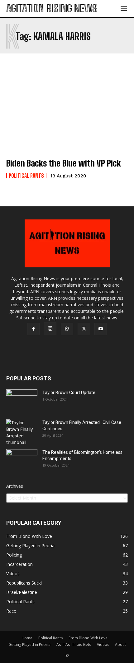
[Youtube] (100, 329)
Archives (14, 486)
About (120, 644)
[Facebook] (33, 329)
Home (27, 638)
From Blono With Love (88, 638)
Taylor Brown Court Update (68, 392)
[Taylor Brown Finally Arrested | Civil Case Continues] (21, 432)
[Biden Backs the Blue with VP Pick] (67, 115)
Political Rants (26, 175)
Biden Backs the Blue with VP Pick (63, 163)
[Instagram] (50, 328)
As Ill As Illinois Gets (73, 644)
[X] (84, 329)
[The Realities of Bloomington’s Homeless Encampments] (21, 460)
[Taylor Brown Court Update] (21, 400)
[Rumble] (67, 329)
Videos (103, 644)
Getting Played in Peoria (29, 644)
